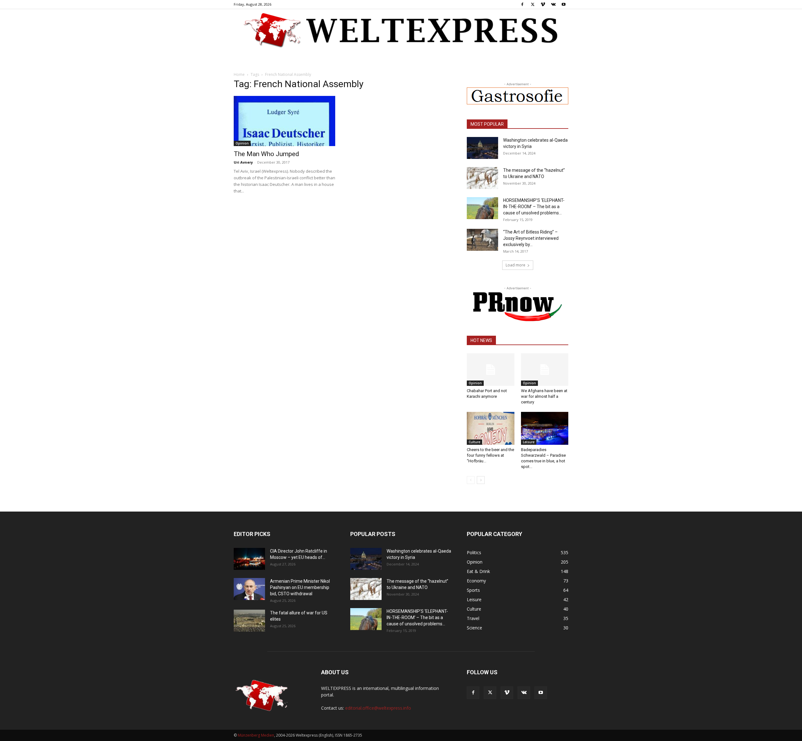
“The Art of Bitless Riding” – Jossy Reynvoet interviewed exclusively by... (531, 238)
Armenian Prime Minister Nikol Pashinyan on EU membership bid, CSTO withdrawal (300, 587)
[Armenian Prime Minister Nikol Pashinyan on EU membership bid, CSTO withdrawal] (249, 589)
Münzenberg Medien (256, 735)
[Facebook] (522, 4)
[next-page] (481, 480)
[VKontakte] (553, 4)
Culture (474, 442)
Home (239, 74)
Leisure (528, 442)
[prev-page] (471, 480)
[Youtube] (563, 4)
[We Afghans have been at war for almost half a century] (545, 369)
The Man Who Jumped (266, 154)
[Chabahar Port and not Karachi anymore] (490, 369)
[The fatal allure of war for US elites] (249, 621)
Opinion (242, 143)
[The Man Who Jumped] (284, 121)
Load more (515, 265)
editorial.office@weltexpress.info (378, 708)
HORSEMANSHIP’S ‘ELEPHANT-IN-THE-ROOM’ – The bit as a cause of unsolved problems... (534, 206)
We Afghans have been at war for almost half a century (544, 396)
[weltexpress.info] (401, 30)
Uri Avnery (243, 162)
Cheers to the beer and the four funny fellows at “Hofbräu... (490, 455)
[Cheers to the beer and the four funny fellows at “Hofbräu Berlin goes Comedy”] (490, 428)
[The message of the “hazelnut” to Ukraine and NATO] (482, 178)
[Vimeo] (543, 4)
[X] (532, 4)
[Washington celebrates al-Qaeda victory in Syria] (482, 148)
